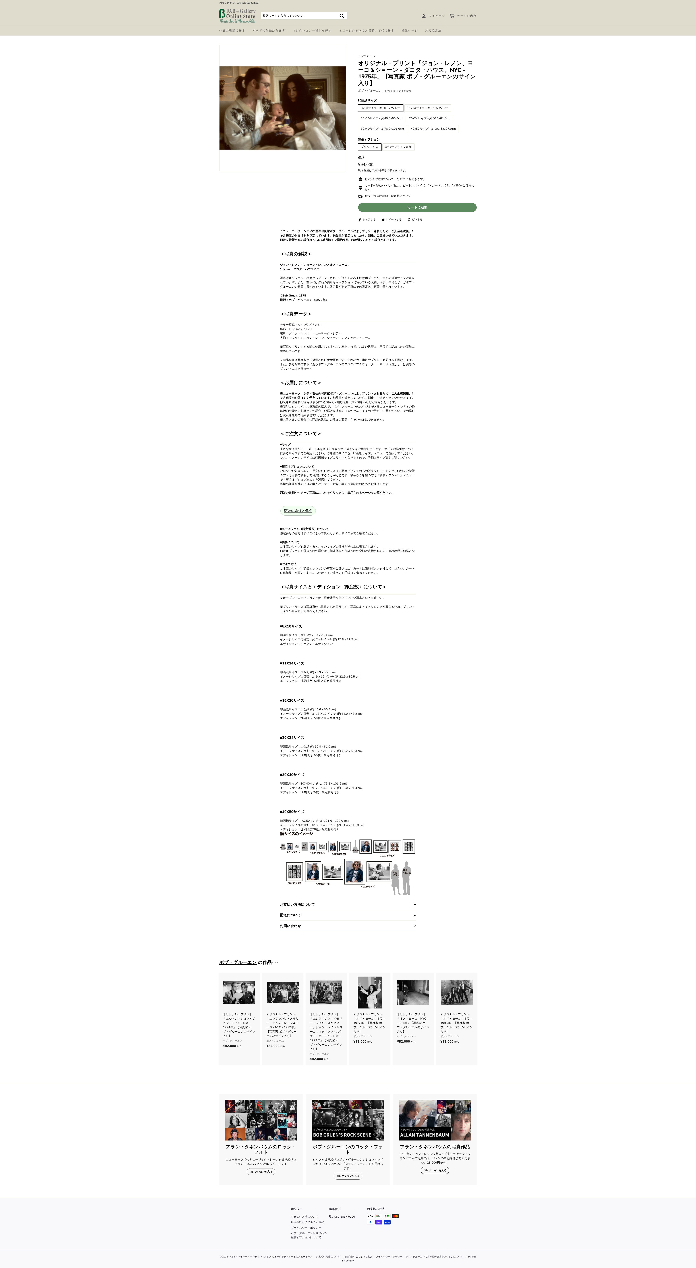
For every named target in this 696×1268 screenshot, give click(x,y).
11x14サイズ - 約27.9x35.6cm (428, 108)
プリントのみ (369, 147)
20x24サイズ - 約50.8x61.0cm (429, 119)
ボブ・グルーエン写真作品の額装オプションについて (309, 1235)
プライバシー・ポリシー (306, 1228)
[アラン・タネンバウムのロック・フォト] (261, 1120)
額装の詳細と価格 (298, 511)
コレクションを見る (260, 1171)
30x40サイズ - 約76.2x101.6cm (382, 129)
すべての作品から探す (269, 30)
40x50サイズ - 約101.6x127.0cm (433, 129)
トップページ (366, 56)
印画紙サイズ (367, 100)
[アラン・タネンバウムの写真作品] (435, 1120)
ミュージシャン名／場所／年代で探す (366, 30)
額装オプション (369, 139)
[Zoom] (282, 108)
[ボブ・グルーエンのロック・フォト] (348, 1120)
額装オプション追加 (398, 147)
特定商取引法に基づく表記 (307, 1222)
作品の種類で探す (232, 30)
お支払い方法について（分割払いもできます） (395, 179)
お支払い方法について (304, 1216)
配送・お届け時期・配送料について (387, 196)
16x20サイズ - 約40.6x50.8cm (381, 119)
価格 (361, 158)
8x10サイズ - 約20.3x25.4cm (380, 108)
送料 (366, 170)
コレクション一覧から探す (312, 30)
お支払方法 (433, 30)
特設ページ (410, 30)
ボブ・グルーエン (370, 91)
